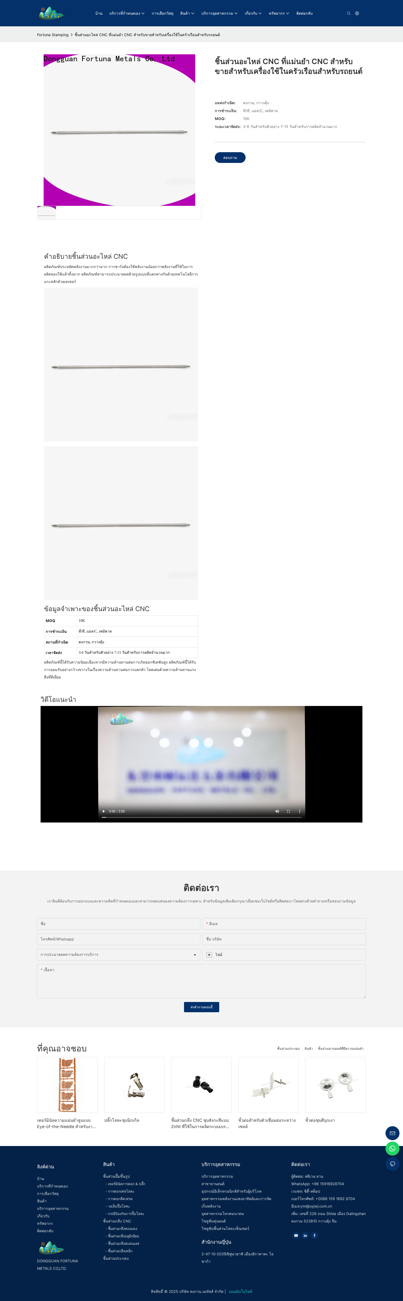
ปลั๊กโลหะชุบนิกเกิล (121, 1120)
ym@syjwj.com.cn (316, 1206)
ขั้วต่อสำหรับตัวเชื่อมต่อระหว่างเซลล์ (267, 1123)
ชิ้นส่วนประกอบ (288, 1048)
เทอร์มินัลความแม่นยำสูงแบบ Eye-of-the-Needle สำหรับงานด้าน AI (66, 1124)
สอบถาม (230, 157)
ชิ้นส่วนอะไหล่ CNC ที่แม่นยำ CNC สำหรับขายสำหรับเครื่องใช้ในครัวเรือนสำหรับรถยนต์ (147, 34)
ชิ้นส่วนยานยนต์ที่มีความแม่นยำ (341, 1048)
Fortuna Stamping (53, 34)
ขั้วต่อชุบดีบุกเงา (320, 1120)
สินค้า (309, 1048)
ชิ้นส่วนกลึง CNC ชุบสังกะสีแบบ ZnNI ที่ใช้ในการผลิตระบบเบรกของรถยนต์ (200, 1124)
